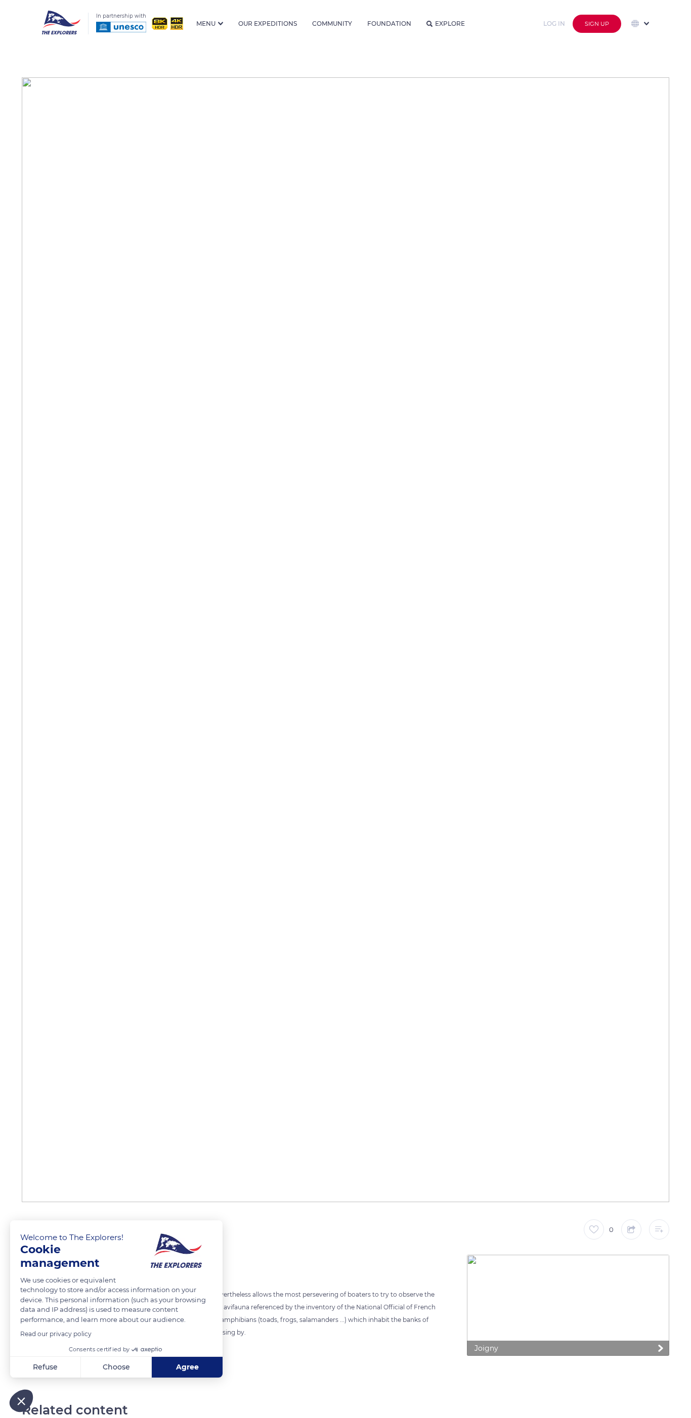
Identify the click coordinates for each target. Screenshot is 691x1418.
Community (332, 23)
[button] (21, 1401)
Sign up (597, 23)
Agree (187, 1366)
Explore (450, 23)
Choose (116, 1366)
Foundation (389, 23)
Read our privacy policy (56, 1334)
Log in (554, 23)
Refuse (45, 1366)
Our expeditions (267, 23)
